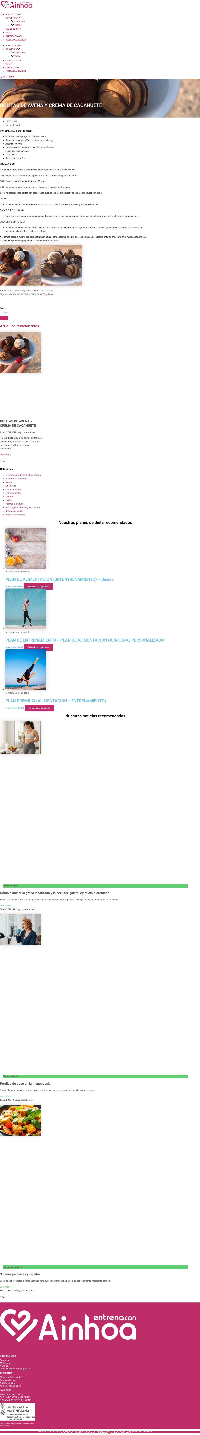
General (16, 125)
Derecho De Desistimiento (140, 1431)
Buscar (3, 308)
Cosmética (11, 17)
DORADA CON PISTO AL (11, 1400)
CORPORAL (20, 21)
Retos (8, 32)
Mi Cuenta (5, 1363)
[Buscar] (4, 318)
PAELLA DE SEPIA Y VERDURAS (15, 1397)
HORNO (27, 1400)
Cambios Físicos (8, 1380)
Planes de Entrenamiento (12, 1377)
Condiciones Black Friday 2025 (15, 1368)
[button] (18, 17)
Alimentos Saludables (16, 478)
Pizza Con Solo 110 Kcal (12, 1394)
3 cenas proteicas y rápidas (20, 1274)
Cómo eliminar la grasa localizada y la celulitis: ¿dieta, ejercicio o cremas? (54, 893)
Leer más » (5, 454)
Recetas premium (14, 511)
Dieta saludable (13, 489)
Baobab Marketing (123, 1432)
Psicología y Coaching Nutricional (22, 507)
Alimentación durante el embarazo (23, 475)
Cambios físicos (13, 36)
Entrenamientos (13, 493)
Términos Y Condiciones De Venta (54, 1431)
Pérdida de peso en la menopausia (25, 1084)
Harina (8, 500)
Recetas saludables (15, 39)
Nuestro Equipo (13, 14)
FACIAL (18, 25)
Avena (8, 125)
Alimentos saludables (10, 1386)
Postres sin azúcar (14, 503)
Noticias (4, 1366)
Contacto (4, 1360)
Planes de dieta (13, 29)
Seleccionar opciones (38, 586)
